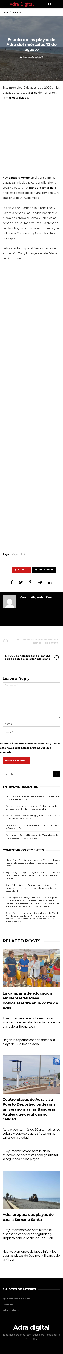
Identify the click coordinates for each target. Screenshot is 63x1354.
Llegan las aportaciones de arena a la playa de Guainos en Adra (29, 1042)
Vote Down (46, 569)
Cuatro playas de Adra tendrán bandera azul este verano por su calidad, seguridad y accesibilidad (31, 888)
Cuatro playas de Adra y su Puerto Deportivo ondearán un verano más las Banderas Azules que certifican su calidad (29, 1109)
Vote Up (23, 569)
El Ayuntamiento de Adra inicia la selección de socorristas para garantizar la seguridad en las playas (30, 1155)
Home (6, 12)
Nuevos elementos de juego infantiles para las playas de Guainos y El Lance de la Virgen (31, 1255)
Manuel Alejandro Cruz (36, 597)
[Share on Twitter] (20, 582)
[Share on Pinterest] (40, 582)
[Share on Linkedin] (49, 582)
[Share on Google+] (30, 582)
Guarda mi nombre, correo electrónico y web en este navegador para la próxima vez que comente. (30, 748)
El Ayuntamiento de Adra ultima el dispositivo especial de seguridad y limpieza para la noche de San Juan (28, 1234)
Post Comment (16, 760)
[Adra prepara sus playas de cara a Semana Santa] (31, 1190)
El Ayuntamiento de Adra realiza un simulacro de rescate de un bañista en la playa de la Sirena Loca (31, 1022)
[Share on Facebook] (12, 582)
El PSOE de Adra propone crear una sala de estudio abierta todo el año (27, 657)
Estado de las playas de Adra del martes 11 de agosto (37, 641)
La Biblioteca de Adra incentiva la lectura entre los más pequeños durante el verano (33, 863)
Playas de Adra (20, 554)
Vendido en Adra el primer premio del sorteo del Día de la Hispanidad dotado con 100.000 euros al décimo (31, 919)
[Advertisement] (31, 138)
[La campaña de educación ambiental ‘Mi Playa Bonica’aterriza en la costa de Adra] (31, 968)
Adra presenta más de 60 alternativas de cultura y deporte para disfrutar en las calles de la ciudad (31, 1133)
